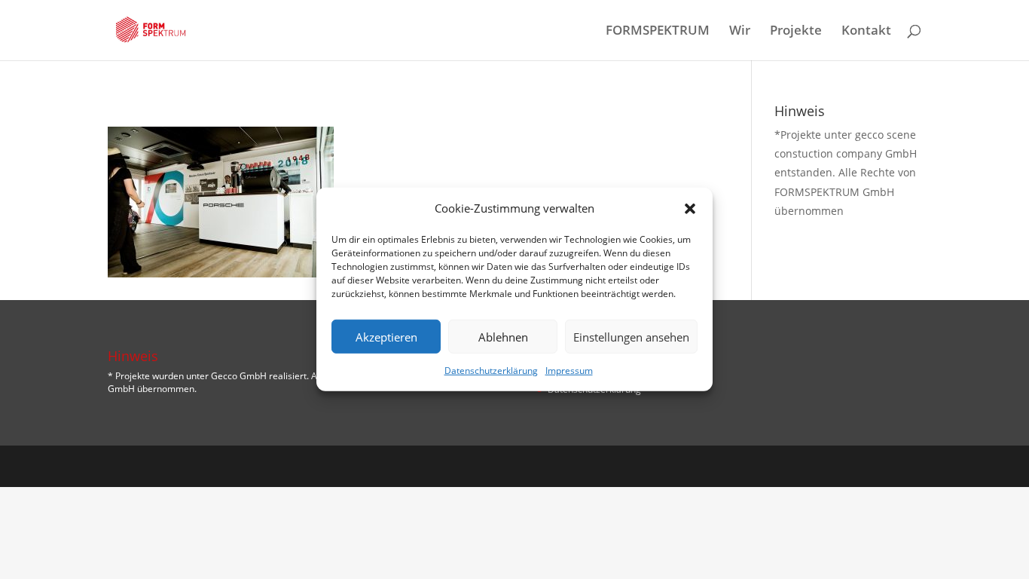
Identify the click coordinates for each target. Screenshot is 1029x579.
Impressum (569, 370)
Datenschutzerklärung (491, 370)
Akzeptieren (386, 337)
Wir (739, 31)
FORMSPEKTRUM (658, 31)
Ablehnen (503, 337)
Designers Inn (180, 466)
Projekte (796, 31)
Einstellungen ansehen (631, 337)
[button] (690, 208)
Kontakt (866, 31)
